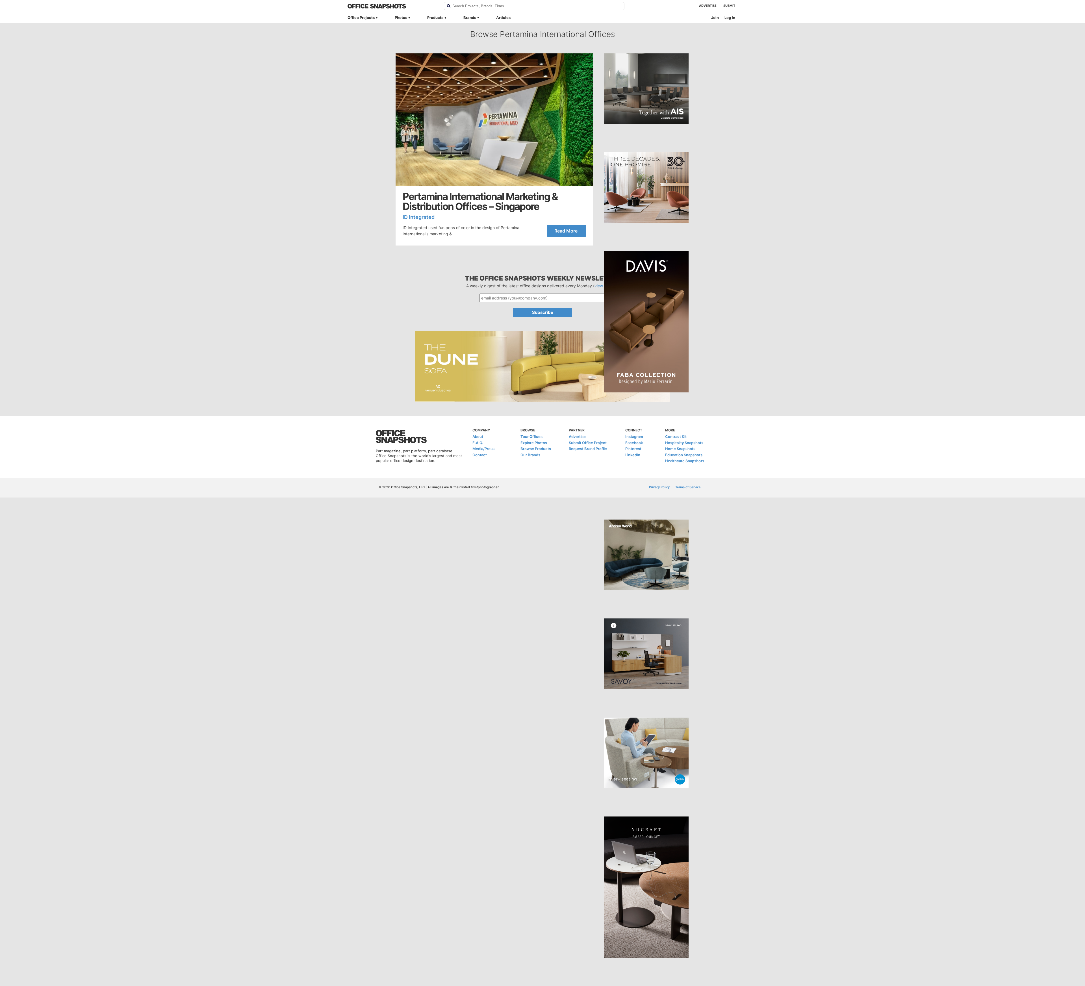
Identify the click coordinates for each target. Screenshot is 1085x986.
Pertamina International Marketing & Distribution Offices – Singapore (480, 201)
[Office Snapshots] (392, 6)
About (477, 436)
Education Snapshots (683, 455)
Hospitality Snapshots (684, 442)
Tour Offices (531, 436)
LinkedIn (632, 455)
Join (715, 17)
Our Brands (530, 455)
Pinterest (633, 448)
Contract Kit (676, 436)
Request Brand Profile (588, 448)
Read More (566, 231)
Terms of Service (688, 487)
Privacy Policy (659, 487)
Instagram (634, 436)
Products (435, 17)
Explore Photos (533, 442)
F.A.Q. (477, 442)
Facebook (634, 442)
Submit (729, 6)
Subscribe (542, 312)
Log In (729, 17)
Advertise (708, 6)
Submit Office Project (588, 442)
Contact (479, 455)
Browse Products (535, 448)
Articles (503, 17)
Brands (469, 17)
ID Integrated (419, 217)
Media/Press (483, 448)
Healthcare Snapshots (684, 461)
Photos (401, 17)
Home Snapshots (680, 448)
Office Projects (361, 17)
